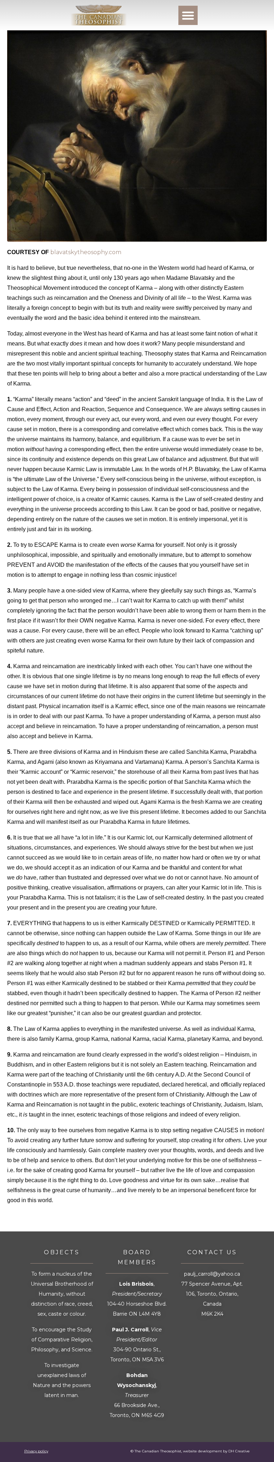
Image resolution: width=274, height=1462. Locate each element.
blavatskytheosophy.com (85, 252)
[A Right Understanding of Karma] (137, 134)
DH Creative (239, 1451)
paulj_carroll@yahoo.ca (212, 1274)
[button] (188, 15)
